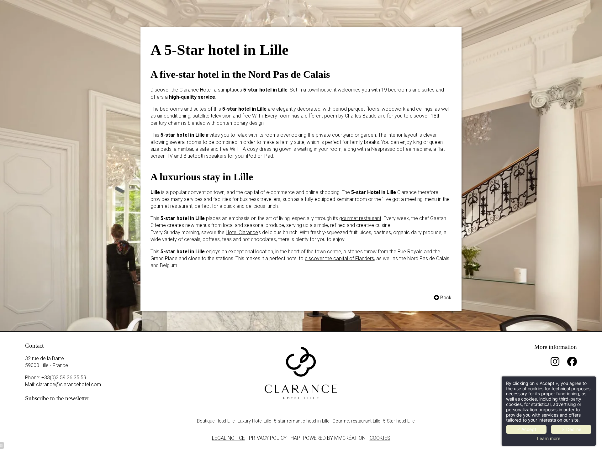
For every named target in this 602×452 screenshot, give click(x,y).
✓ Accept (526, 429)
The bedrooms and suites (178, 109)
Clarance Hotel (195, 90)
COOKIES (380, 438)
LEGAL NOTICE (228, 438)
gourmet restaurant (360, 218)
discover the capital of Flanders (339, 258)
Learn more (548, 438)
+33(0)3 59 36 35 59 (63, 378)
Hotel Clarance (242, 232)
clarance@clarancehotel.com (68, 384)
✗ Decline (571, 429)
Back (445, 298)
